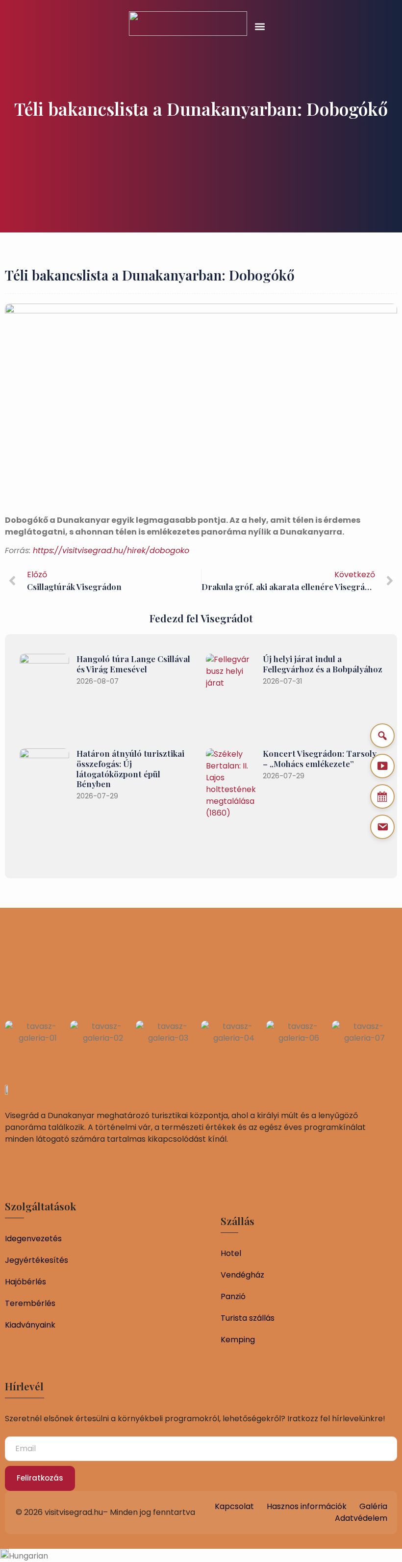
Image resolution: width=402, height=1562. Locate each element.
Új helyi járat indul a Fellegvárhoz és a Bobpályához (322, 663)
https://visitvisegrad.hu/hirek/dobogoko (111, 550)
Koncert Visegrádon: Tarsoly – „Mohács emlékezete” (320, 758)
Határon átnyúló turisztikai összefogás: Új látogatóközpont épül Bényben (130, 768)
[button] (260, 26)
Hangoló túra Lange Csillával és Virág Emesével (133, 663)
